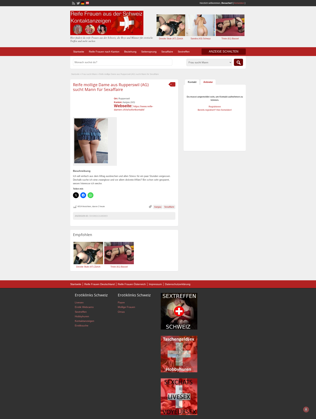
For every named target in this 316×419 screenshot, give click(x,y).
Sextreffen (184, 51)
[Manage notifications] (306, 409)
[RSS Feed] (73, 2)
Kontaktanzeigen (84, 320)
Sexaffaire (167, 51)
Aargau (157, 207)
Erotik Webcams (84, 307)
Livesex (79, 302)
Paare (121, 302)
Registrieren (215, 106)
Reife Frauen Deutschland (99, 284)
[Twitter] (77, 2)
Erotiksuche (81, 325)
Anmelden (239, 3)
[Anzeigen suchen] (238, 62)
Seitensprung (149, 51)
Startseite (78, 51)
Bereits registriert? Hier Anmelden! (215, 110)
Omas (121, 311)
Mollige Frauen (126, 307)
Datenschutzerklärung (177, 284)
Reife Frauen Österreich (132, 284)
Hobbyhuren (82, 316)
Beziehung (130, 51)
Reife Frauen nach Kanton (104, 51)
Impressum (155, 284)
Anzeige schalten (223, 51)
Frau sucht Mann (89, 74)
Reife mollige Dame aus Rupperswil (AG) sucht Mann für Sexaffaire (111, 87)
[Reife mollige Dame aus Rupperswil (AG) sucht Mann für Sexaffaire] (95, 140)
